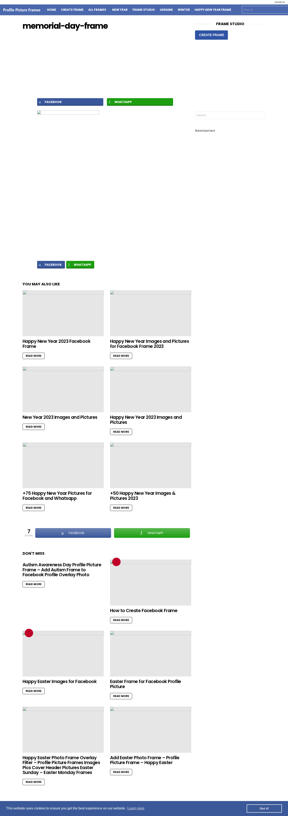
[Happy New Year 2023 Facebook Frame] (63, 313)
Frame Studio (143, 10)
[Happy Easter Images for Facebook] (63, 654)
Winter (184, 10)
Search (261, 115)
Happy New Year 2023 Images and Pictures (146, 419)
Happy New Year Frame (213, 10)
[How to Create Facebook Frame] (150, 583)
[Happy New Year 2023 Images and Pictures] (150, 389)
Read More (34, 356)
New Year (120, 10)
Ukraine (166, 10)
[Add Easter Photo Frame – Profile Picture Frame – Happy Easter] (150, 730)
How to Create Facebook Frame (143, 610)
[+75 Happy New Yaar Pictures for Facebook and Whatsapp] (63, 465)
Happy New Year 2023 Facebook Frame (56, 343)
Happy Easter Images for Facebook (60, 681)
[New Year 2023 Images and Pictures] (63, 389)
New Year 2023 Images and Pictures (60, 417)
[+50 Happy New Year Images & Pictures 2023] (150, 465)
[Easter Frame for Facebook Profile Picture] (150, 654)
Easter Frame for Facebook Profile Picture (145, 684)
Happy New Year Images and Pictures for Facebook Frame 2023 (149, 343)
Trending (116, 562)
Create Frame (72, 10)
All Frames (97, 10)
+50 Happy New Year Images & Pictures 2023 (143, 495)
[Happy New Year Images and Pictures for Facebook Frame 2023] (150, 313)
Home (51, 10)
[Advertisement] (107, 64)
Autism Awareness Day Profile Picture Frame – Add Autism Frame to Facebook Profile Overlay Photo (62, 570)
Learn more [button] (135, 808)
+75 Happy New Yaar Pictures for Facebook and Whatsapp (57, 495)
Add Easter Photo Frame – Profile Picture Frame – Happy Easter (144, 760)
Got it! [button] (264, 808)
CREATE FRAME (211, 35)
